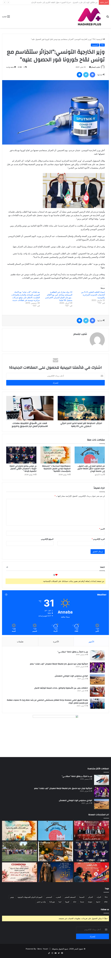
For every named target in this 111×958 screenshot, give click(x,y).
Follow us (105, 909)
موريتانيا (52, 902)
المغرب (58, 897)
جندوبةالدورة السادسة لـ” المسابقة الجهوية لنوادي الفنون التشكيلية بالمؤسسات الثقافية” (64, 2)
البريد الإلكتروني (98, 539)
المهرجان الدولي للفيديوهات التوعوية (30, 897)
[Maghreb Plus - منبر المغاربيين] (89, 16)
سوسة (90, 902)
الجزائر (90, 897)
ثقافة (105, 902)
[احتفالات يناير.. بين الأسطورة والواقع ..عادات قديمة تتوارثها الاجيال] (97, 692)
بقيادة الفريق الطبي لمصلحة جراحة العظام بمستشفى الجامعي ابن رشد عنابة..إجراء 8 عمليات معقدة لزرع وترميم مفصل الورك (47, 701)
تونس (12, 897)
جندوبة (98, 902)
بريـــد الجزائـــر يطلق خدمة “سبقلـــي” (73, 652)
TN (93, 39)
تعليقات (20, 641)
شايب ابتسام (95, 67)
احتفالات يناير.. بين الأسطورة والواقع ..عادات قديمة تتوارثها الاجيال (61, 688)
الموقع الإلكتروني (47, 539)
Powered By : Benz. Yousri (37, 949)
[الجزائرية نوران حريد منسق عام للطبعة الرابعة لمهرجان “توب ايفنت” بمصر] (97, 667)
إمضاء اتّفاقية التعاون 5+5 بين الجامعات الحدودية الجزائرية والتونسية (93, 295)
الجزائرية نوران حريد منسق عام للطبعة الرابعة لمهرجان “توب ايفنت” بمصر (59, 664)
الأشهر (91, 641)
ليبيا (60, 902)
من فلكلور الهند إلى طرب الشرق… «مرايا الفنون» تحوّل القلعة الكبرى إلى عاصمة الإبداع (91, 468)
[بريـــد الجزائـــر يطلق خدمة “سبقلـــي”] (97, 655)
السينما (81, 897)
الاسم (102, 529)
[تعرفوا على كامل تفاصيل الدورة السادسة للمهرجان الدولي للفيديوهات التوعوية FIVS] (91, 831)
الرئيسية (99, 39)
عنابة (74, 902)
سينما (82, 902)
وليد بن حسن (41, 902)
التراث (99, 897)
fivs (106, 897)
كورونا (67, 902)
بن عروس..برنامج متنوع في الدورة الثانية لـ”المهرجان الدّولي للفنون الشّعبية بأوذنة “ (23, 468)
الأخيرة (56, 641)
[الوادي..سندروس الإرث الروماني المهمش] (97, 679)
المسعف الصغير (70, 897)
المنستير (49, 897)
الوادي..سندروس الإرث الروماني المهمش (71, 676)
